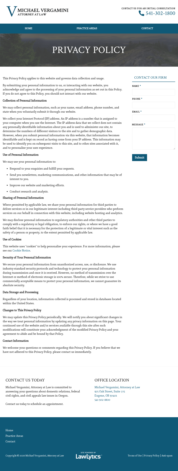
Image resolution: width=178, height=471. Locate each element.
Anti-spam (166, 455)
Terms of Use (135, 455)
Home (28, 28)
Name (136, 86)
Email (137, 112)
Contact (147, 28)
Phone (137, 99)
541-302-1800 (160, 13)
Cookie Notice (21, 250)
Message (138, 124)
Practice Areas (87, 28)
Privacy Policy (151, 455)
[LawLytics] (89, 456)
